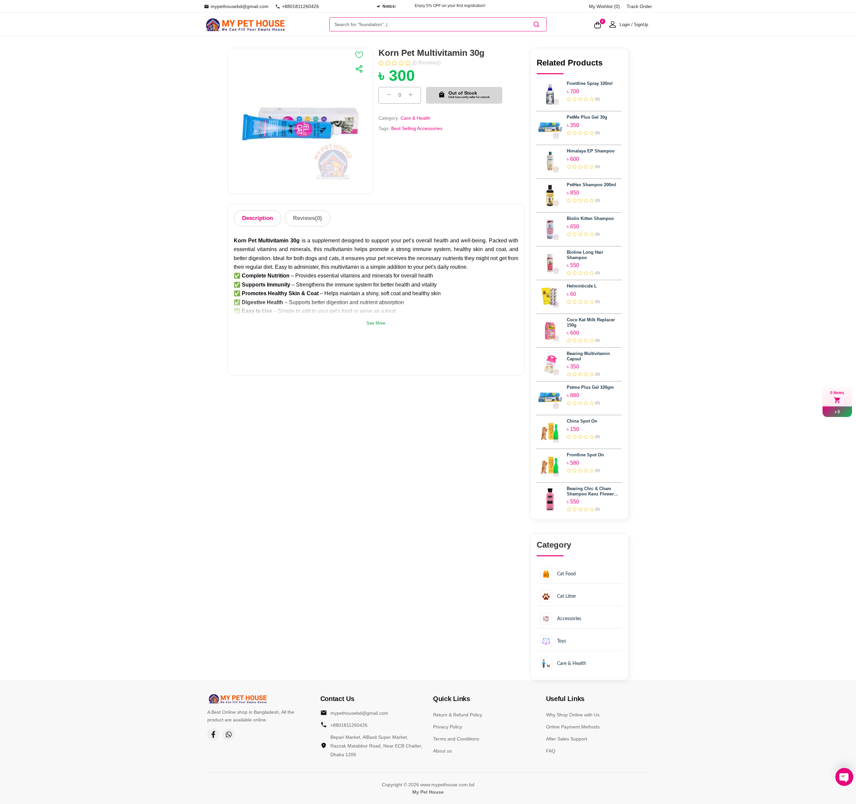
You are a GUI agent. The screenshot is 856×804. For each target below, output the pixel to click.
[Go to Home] (237, 698)
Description (257, 218)
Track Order (639, 6)
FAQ (550, 751)
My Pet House (428, 792)
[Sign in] (613, 24)
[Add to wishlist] (359, 54)
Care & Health (415, 118)
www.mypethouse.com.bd (447, 784)
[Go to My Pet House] (245, 24)
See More (375, 323)
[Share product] (359, 69)
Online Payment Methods (573, 726)
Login (625, 24)
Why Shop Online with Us (573, 714)
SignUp (641, 24)
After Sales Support (566, 738)
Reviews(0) (307, 218)
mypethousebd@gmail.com (240, 6)
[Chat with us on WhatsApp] (229, 734)
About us (442, 751)
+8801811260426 (300, 6)
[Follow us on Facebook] (213, 734)
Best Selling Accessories (416, 128)
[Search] (536, 24)
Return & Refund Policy (457, 714)
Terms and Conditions (456, 738)
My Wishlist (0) (604, 6)
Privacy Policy (447, 726)
